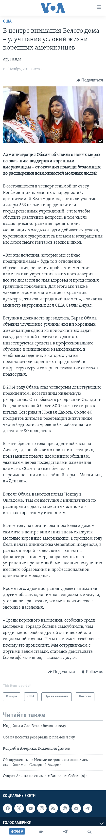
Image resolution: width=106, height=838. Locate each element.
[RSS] (53, 808)
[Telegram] (65, 832)
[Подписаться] (76, 808)
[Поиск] (89, 832)
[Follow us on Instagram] (42, 808)
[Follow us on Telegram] (87, 808)
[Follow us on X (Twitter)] (19, 808)
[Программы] (41, 832)
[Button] (89, 80)
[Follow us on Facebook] (7, 808)
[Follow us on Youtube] (30, 808)
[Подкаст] (64, 808)
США (7, 21)
